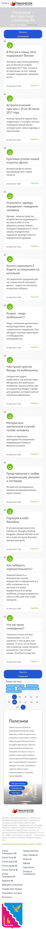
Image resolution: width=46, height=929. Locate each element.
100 (17, 707)
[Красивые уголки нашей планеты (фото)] (23, 149)
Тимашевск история (12, 893)
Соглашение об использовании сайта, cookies (22, 844)
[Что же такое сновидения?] (23, 616)
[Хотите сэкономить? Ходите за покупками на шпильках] (23, 256)
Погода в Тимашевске (29, 872)
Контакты (7, 897)
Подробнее (34, 85)
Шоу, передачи (30, 854)
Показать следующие (23, 674)
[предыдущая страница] (8, 696)
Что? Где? (16, 792)
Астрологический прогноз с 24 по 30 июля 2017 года (22, 108)
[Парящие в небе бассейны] (23, 510)
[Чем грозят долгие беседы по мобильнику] (23, 357)
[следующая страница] (28, 707)
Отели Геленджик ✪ (8, 875)
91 (26, 697)
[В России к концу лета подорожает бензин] (23, 43)
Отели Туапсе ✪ (10, 869)
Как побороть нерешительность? (19, 567)
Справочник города (12, 888)
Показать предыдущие (23, 34)
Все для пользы (18, 783)
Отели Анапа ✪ (9, 861)
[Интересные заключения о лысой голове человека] (23, 413)
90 (20, 697)
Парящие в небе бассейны (17, 520)
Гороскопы (28, 867)
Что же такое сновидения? (15, 626)
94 (9, 702)
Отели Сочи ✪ (9, 857)
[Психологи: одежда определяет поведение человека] (23, 193)
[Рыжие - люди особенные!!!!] (23, 305)
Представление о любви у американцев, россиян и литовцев (23, 477)
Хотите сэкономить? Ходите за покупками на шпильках (22, 269)
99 (37, 702)
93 (37, 697)
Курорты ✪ (7, 880)
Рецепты (27, 859)
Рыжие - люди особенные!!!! (16, 315)
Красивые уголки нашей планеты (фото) (22, 161)
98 (31, 702)
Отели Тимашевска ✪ (9, 852)
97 (26, 702)
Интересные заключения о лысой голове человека (20, 426)
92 (31, 697)
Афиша (26, 863)
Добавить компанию (12, 884)
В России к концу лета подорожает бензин (21, 54)
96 (20, 702)
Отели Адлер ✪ (9, 865)
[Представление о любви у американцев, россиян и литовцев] (23, 464)
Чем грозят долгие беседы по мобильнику (22, 368)
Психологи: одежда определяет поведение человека (22, 206)
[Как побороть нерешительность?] (23, 557)
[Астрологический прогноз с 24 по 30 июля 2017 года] (23, 96)
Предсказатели (30, 850)
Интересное (17, 788)
